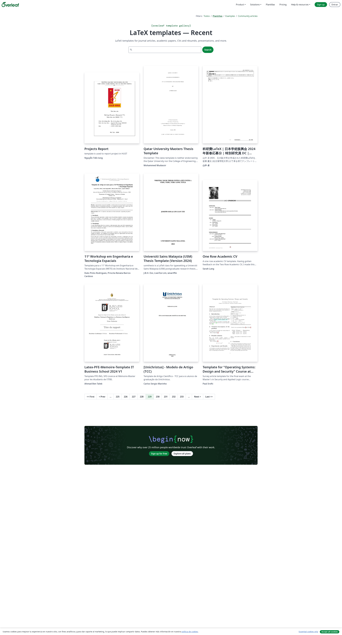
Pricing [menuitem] (283, 4)
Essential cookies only (308, 631)
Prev (102, 396)
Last (209, 396)
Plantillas (217, 16)
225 (117, 396)
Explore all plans (182, 453)
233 (182, 396)
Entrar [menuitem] (335, 4)
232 (174, 396)
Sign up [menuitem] (321, 4)
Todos (207, 16)
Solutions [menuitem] (255, 4)
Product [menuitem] (240, 4)
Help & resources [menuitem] (300, 4)
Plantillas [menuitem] (270, 4)
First (90, 396)
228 (141, 396)
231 (166, 396)
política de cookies (190, 631)
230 (158, 396)
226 (125, 396)
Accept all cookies (329, 631)
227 (133, 396)
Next (197, 396)
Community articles (248, 16)
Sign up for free (159, 453)
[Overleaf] (10, 4)
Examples (230, 16)
